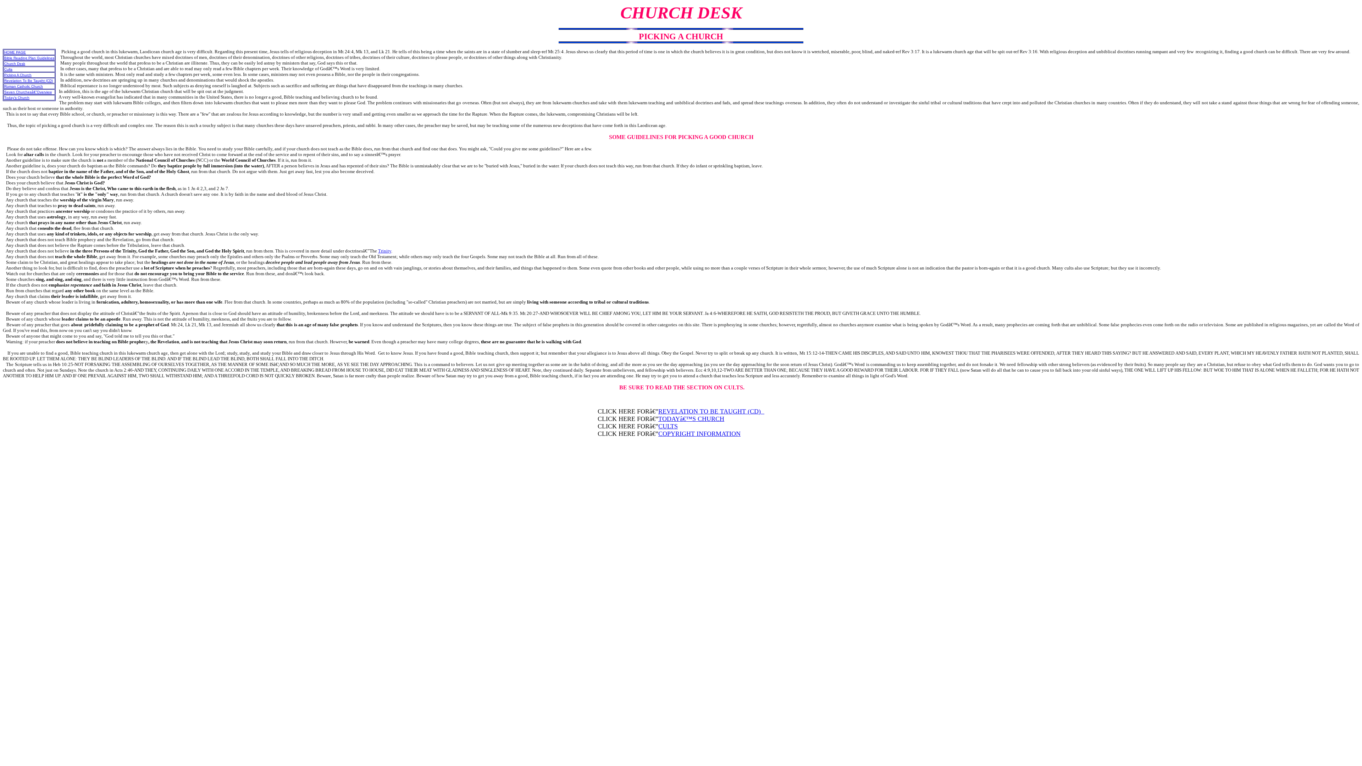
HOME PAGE (15, 52)
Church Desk (14, 64)
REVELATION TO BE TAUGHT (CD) (711, 411)
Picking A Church (18, 75)
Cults (8, 69)
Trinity (384, 251)
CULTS (668, 426)
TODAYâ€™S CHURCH (691, 418)
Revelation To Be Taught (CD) (28, 81)
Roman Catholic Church (23, 86)
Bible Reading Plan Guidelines (29, 58)
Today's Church (16, 98)
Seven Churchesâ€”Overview (28, 92)
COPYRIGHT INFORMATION (699, 433)
